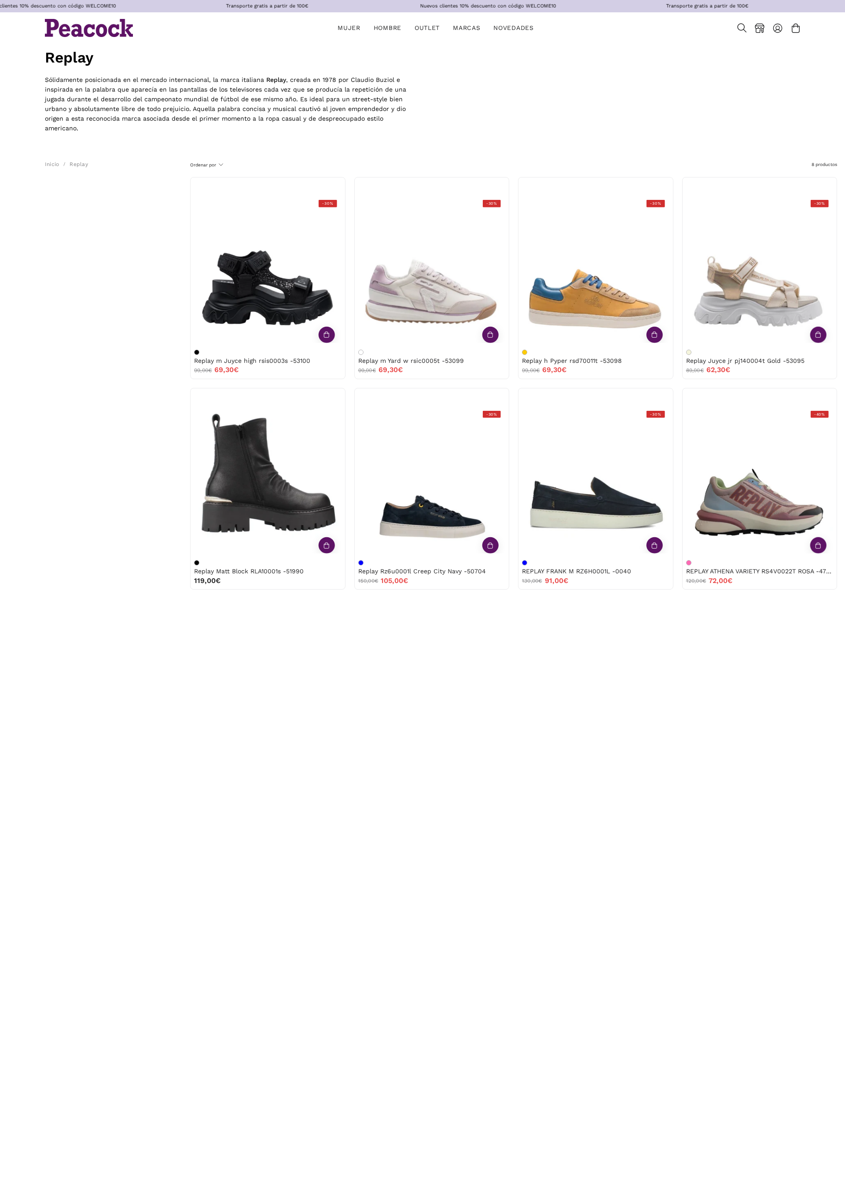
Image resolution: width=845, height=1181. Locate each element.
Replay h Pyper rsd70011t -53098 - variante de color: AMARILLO (524, 352)
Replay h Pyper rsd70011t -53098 (572, 360)
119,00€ (207, 580)
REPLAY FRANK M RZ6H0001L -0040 (576, 571)
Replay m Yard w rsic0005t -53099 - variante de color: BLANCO (361, 352)
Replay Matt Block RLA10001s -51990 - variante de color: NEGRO (196, 562)
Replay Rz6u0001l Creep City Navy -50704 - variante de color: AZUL (361, 562)
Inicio (52, 164)
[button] (427, 28)
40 (286, 186)
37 (422, 186)
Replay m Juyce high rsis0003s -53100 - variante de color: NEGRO (196, 352)
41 (422, 397)
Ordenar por (203, 164)
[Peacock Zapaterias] (89, 28)
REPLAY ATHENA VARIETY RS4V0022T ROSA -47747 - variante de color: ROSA (688, 562)
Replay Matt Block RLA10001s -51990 (249, 571)
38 (249, 186)
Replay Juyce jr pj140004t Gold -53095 (745, 360)
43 (595, 186)
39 (267, 186)
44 (614, 186)
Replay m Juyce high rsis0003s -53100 (252, 360)
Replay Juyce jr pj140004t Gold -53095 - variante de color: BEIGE (688, 352)
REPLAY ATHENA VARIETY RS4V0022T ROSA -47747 (760, 571)
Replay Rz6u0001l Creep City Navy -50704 (422, 571)
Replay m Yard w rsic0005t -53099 (411, 360)
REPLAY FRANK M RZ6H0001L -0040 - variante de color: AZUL (524, 562)
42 (577, 186)
